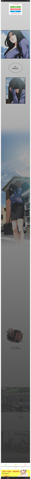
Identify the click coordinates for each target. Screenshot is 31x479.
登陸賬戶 (15, 11)
